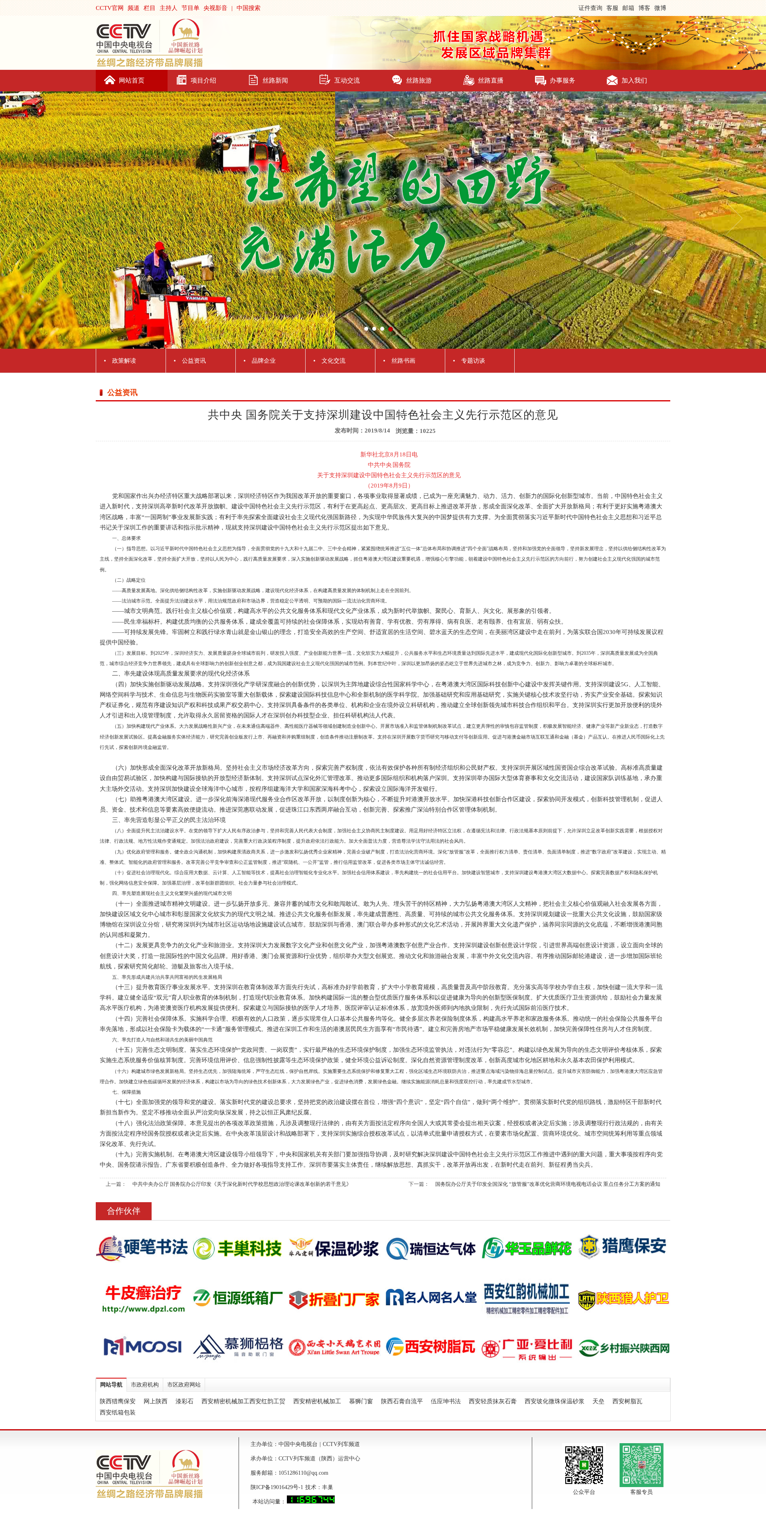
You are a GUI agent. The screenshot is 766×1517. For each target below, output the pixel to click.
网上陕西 (156, 1401)
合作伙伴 (123, 1211)
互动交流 (347, 80)
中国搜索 (249, 8)
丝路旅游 (419, 80)
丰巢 (327, 1487)
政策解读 (124, 361)
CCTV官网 (110, 8)
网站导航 (111, 1385)
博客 (644, 8)
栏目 (150, 8)
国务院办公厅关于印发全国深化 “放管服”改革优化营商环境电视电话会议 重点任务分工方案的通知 (547, 1184)
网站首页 (131, 80)
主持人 (169, 8)
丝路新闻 (275, 80)
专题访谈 (473, 361)
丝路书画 (403, 361)
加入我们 (634, 80)
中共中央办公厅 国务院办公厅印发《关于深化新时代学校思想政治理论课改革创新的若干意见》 (241, 1184)
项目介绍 (203, 80)
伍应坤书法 (446, 1401)
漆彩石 (184, 1401)
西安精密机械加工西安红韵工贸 (243, 1401)
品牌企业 (264, 361)
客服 (612, 8)
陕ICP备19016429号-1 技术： (286, 1487)
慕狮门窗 (361, 1401)
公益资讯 (194, 361)
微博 (660, 8)
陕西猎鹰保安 (118, 1401)
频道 (134, 8)
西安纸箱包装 (118, 1412)
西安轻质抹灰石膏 (493, 1401)
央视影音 (215, 8)
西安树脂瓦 (627, 1401)
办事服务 (562, 80)
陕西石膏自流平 (402, 1401)
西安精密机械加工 (317, 1401)
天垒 (598, 1401)
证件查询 (590, 8)
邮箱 (628, 8)
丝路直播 (490, 80)
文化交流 (333, 361)
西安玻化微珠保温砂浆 (554, 1401)
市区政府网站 (184, 1385)
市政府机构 (145, 1385)
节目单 (190, 8)
